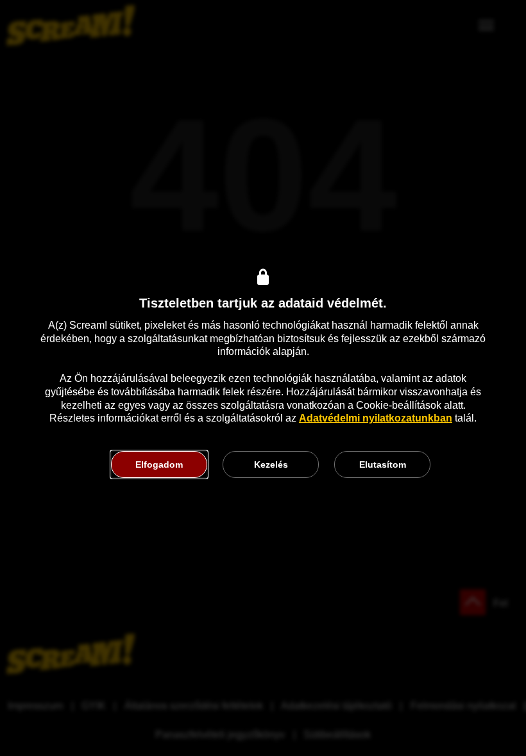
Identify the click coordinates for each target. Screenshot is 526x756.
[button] (159, 464)
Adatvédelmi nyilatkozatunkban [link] (375, 418)
